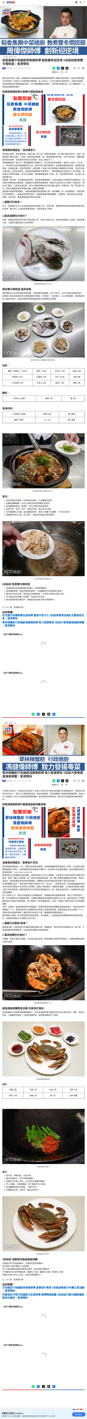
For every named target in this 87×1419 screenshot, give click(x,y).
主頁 (5, 57)
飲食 (15, 57)
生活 (10, 57)
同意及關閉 (78, 1414)
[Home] (11, 2)
